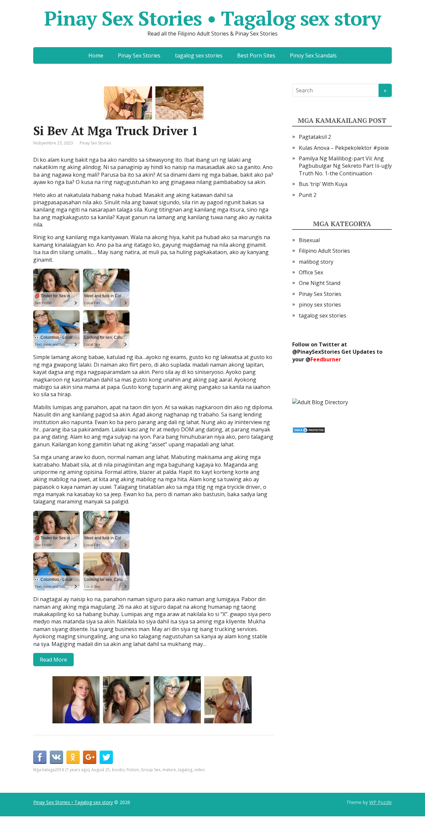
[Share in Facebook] (39, 757)
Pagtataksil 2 (315, 136)
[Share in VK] (56, 757)
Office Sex (311, 272)
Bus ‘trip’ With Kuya (323, 184)
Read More (53, 659)
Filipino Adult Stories (324, 250)
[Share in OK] (73, 757)
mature (169, 770)
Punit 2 (307, 195)
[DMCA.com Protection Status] (308, 429)
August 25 (100, 770)
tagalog (185, 770)
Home (95, 55)
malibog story (316, 261)
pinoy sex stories (320, 304)
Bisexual (309, 240)
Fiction (133, 770)
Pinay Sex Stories (139, 55)
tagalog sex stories (198, 55)
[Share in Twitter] (106, 757)
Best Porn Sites (256, 55)
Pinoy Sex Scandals (313, 55)
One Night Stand (319, 283)
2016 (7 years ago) (72, 770)
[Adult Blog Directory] (320, 401)
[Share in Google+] (89, 757)
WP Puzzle (380, 802)
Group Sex (150, 770)
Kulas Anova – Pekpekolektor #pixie (344, 147)
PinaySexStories (318, 351)
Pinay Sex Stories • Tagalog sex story (212, 18)
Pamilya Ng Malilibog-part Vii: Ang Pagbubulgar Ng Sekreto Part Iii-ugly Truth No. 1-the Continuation (345, 166)
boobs (118, 770)
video (199, 770)
